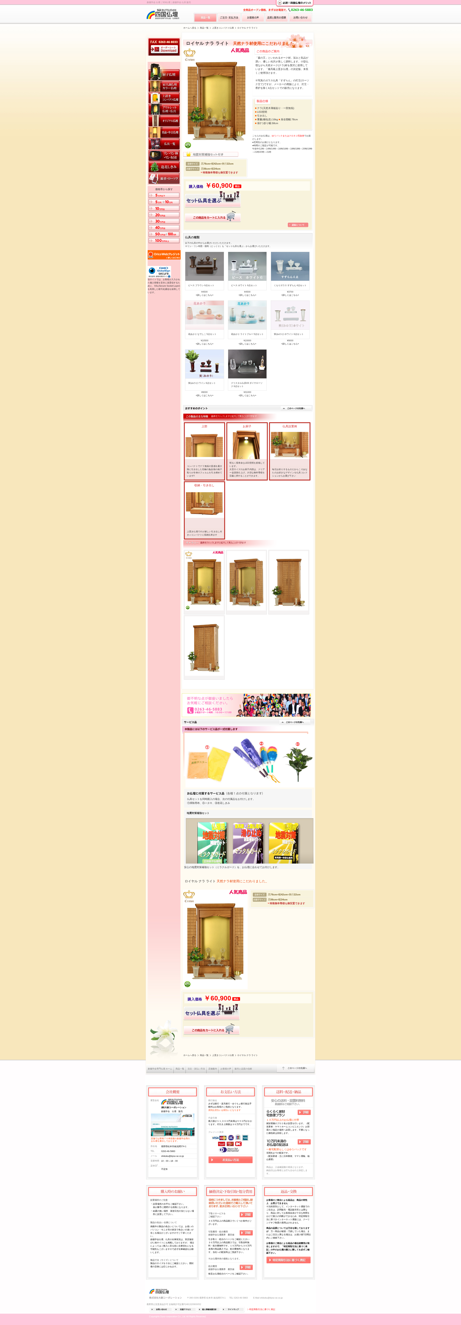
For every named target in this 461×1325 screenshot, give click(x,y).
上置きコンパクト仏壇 (223, 28)
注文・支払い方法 (196, 1068)
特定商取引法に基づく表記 (262, 1309)
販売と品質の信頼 (243, 1068)
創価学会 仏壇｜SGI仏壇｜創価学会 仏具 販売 (169, 2)
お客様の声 (225, 1068)
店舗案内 (212, 1068)
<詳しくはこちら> (204, 295)
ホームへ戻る (189, 28)
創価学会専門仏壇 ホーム (160, 1068)
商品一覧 (204, 28)
